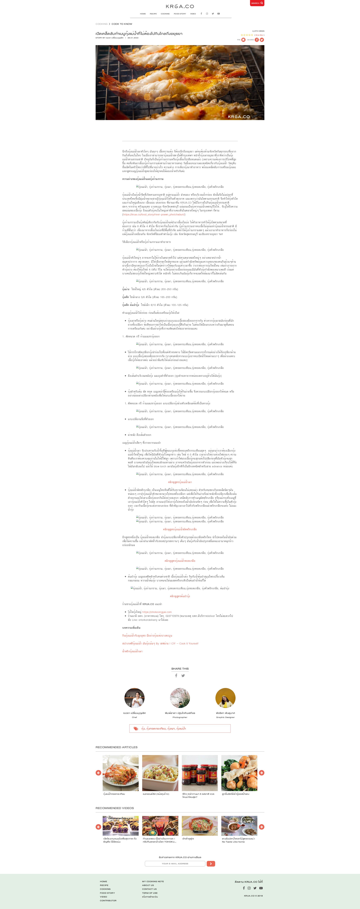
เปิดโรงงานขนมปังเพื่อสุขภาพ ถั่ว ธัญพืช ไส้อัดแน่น (120, 840)
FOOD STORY (180, 13)
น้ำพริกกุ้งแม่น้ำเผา (132, 651)
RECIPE (153, 13)
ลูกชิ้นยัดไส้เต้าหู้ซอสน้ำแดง (235, 794)
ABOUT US (148, 885)
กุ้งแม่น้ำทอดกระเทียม (114, 794)
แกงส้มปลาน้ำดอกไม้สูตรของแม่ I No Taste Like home (238, 840)
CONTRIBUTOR (108, 900)
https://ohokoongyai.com (157, 612)
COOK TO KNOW (122, 24)
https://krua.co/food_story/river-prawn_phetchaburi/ (154, 214)
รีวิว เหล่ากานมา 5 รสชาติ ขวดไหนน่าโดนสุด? (198, 795)
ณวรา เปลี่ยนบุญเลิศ (114, 37)
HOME (143, 13)
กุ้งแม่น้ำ (181, 728)
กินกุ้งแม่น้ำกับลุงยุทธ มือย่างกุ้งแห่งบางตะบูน (147, 635)
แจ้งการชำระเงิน (150, 897)
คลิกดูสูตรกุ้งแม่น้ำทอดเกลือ (180, 561)
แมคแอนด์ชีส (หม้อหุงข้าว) (156, 794)
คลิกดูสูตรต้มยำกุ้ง (180, 596)
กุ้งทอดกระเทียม (156, 728)
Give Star (259, 35)
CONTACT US (149, 889)
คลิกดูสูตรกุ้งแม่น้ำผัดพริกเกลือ (180, 529)
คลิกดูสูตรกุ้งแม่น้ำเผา (180, 482)
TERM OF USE (150, 893)
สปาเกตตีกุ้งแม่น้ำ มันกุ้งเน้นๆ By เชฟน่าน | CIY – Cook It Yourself (160, 643)
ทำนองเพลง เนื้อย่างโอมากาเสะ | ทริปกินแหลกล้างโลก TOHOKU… (159, 840)
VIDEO (193, 13)
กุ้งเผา (171, 728)
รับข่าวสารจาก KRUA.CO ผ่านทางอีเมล (180, 857)
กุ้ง (143, 728)
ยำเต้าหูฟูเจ (188, 838)
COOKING (165, 13)
